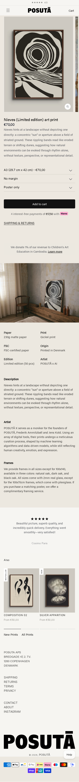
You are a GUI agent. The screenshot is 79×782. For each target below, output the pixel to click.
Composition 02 (15, 615)
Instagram (12, 711)
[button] (5, 10)
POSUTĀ (44, 754)
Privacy (10, 690)
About (9, 707)
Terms (9, 686)
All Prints (27, 634)
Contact (11, 703)
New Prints (11, 634)
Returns (10, 682)
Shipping (10, 677)
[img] (39, 518)
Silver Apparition (52, 615)
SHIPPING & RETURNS (19, 223)
